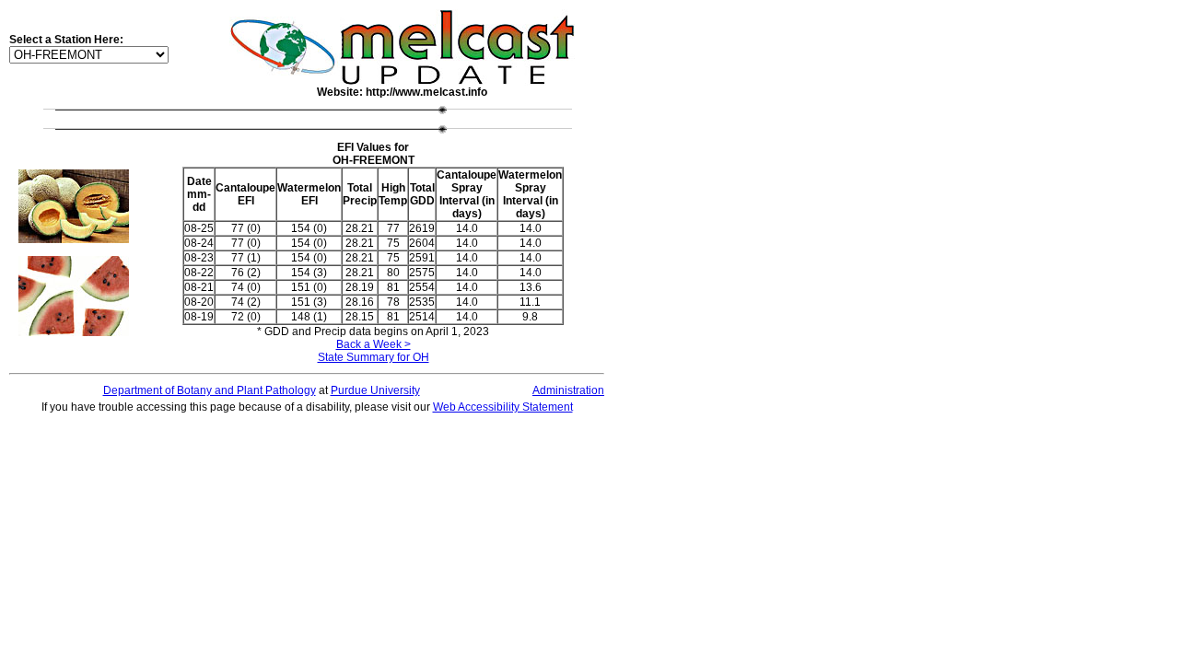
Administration (568, 390)
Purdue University (375, 390)
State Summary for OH (373, 357)
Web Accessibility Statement (503, 407)
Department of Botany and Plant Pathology (209, 390)
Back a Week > (373, 344)
